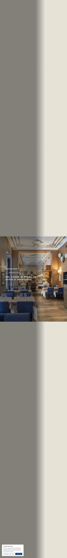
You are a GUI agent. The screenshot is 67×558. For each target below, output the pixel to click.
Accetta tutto (19, 553)
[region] (13, 550)
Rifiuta (13, 553)
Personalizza (7, 553)
